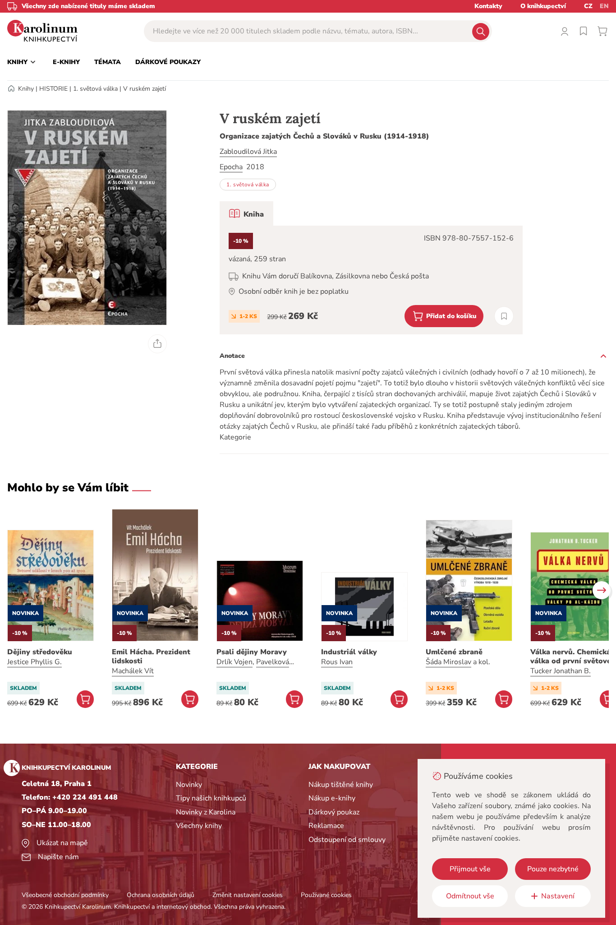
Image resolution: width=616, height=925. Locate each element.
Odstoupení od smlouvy (347, 840)
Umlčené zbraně (454, 652)
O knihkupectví (543, 6)
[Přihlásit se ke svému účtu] (564, 31)
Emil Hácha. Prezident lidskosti (151, 657)
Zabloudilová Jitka (248, 152)
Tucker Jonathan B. (560, 671)
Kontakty (488, 6)
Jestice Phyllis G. (34, 662)
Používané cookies (326, 895)
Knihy (26, 88)
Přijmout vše (470, 869)
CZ (588, 6)
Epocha (231, 167)
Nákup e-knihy (331, 798)
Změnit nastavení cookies (247, 895)
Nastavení (558, 896)
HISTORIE (53, 88)
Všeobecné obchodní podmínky (65, 895)
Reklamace (326, 826)
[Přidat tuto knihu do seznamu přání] (504, 316)
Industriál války (349, 652)
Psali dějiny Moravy (251, 652)
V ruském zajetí (144, 88)
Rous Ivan (337, 662)
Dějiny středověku (39, 652)
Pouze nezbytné (553, 869)
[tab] (246, 213)
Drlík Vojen (234, 662)
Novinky (189, 785)
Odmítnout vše (470, 896)
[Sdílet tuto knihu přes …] (157, 343)
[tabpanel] (371, 280)
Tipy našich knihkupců (211, 798)
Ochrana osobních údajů (160, 895)
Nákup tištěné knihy (340, 785)
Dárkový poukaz (333, 812)
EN (604, 6)
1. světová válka (95, 88)
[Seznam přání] (583, 31)
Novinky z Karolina (205, 812)
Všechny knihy (199, 826)
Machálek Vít (133, 671)
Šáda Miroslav (448, 662)
